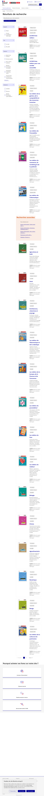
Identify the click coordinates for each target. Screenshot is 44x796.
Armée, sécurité (9, 59)
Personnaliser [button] (13, 791)
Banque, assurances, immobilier (8, 67)
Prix (4, 40)
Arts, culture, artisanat (8, 62)
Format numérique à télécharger (8, 34)
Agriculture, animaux (8, 56)
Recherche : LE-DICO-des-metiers (9, 20)
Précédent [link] (20, 657)
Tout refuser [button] (21, 791)
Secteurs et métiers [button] (25, 8)
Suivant (30, 657)
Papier (7, 30)
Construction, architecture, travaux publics (9, 77)
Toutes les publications (7, 8)
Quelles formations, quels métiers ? (9, 95)
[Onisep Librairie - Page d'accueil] (14, 3)
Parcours (8, 91)
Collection (6, 84)
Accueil (4, 10)
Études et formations (16, 8)
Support (5, 26)
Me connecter (38, 1)
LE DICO (8, 88)
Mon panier (30, 1)
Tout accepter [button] (30, 791)
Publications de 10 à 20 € (25, 235)
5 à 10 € (7, 44)
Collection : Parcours (24, 237)
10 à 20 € (8, 46)
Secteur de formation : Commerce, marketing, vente (27, 228)
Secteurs (5, 51)
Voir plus (6, 80)
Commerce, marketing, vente (8, 72)
